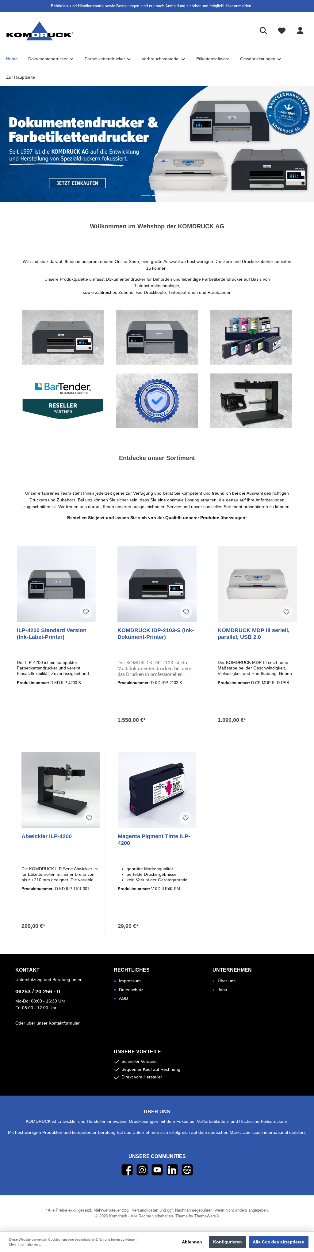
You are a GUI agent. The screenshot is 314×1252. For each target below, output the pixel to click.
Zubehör (251, 400)
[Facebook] (127, 1170)
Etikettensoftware (63, 400)
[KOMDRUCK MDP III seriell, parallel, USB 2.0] (257, 584)
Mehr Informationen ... (25, 1244)
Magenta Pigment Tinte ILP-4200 (154, 839)
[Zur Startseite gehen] (40, 30)
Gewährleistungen (157, 400)
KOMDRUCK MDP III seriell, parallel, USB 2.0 (253, 633)
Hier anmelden (238, 6)
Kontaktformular (64, 1023)
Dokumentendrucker (62, 337)
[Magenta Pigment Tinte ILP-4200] (157, 790)
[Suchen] (263, 30)
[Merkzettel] (281, 30)
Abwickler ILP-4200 (46, 836)
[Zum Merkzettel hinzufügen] (86, 612)
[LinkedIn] (172, 1170)
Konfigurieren (227, 1241)
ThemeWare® (206, 1216)
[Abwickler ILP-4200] (60, 790)
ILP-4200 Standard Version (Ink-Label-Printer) (51, 633)
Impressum (130, 980)
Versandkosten (145, 1210)
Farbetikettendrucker (156, 337)
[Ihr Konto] (300, 30)
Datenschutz (131, 989)
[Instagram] (142, 1170)
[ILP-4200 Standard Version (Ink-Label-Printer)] (56, 584)
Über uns (227, 980)
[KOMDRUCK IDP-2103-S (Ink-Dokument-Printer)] (157, 584)
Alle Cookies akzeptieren (278, 1241)
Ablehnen (192, 1241)
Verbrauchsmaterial (251, 337)
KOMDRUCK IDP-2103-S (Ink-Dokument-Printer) (155, 633)
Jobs (222, 989)
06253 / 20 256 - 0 (37, 991)
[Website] (187, 1170)
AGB (123, 998)
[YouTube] (157, 1170)
